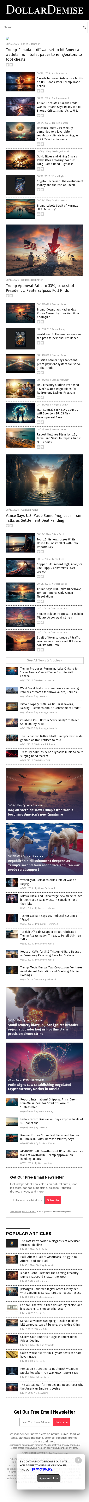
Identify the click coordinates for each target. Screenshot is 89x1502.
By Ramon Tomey (44, 1111)
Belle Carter (42, 1249)
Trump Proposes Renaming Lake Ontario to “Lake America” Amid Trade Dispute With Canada (49, 672)
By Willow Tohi (42, 760)
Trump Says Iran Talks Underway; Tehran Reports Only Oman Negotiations (59, 592)
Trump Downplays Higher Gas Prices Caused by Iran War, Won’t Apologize (59, 313)
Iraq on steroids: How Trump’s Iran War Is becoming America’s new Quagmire (40, 812)
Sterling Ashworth (61, 98)
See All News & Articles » (45, 660)
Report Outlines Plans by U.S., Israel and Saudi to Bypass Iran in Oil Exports (59, 438)
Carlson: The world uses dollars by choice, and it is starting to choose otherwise (51, 1307)
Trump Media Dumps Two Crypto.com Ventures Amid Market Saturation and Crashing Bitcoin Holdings (51, 971)
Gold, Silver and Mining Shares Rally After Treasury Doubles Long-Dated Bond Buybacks (57, 160)
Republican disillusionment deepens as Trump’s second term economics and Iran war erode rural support (44, 865)
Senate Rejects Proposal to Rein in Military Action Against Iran (60, 615)
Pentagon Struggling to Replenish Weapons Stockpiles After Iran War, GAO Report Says (49, 1370)
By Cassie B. (42, 696)
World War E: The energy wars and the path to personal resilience (59, 336)
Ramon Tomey (58, 329)
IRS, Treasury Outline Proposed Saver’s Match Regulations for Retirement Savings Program (58, 388)
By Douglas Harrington (46, 924)
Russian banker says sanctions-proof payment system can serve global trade (59, 363)
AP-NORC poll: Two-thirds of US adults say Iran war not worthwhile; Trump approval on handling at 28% (51, 1155)
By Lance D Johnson (45, 744)
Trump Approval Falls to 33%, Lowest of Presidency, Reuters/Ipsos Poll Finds (40, 288)
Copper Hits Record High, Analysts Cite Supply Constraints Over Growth (59, 568)
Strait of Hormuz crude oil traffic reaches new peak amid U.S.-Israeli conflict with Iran (60, 641)
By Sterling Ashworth (46, 712)
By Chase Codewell (45, 888)
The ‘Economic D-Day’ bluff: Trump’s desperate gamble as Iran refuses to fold (51, 738)
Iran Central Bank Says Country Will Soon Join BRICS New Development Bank (57, 413)
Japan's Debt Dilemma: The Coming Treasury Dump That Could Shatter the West (49, 1275)
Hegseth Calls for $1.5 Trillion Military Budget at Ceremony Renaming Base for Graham (50, 953)
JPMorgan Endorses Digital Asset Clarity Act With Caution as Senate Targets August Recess (50, 1291)
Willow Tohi (41, 1329)
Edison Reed (58, 534)
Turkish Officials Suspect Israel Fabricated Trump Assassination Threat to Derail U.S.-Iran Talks (50, 935)
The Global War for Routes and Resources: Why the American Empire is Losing (51, 1386)
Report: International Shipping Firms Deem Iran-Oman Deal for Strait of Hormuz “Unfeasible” (48, 1103)
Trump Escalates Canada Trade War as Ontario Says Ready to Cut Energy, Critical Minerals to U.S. (59, 106)
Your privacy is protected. (23, 1211)
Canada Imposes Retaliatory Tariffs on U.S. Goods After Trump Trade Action (60, 82)
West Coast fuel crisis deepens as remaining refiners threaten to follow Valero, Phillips (49, 690)
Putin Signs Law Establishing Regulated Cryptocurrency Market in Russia (39, 1087)
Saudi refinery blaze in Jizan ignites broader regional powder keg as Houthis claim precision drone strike (43, 1029)
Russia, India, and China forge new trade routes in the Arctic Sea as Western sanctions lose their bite (51, 899)
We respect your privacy (56, 1445)
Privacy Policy (42, 1469)
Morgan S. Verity (60, 405)
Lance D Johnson (30, 43)
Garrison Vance (59, 73)
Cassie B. (40, 1313)
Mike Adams (42, 1281)
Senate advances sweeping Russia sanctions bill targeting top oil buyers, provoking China (50, 1322)
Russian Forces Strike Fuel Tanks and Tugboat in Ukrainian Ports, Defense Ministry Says (50, 1137)
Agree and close (48, 1478)
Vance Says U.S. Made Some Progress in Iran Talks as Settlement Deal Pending (43, 518)
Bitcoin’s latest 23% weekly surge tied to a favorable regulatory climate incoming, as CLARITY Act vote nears (57, 133)
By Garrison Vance (44, 680)
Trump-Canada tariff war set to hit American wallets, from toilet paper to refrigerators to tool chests (44, 54)
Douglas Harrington (32, 279)
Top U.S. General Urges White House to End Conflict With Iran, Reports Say (57, 543)
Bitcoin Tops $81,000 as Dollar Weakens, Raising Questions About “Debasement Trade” (50, 706)
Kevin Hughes (58, 176)
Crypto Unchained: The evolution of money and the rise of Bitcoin (60, 183)
